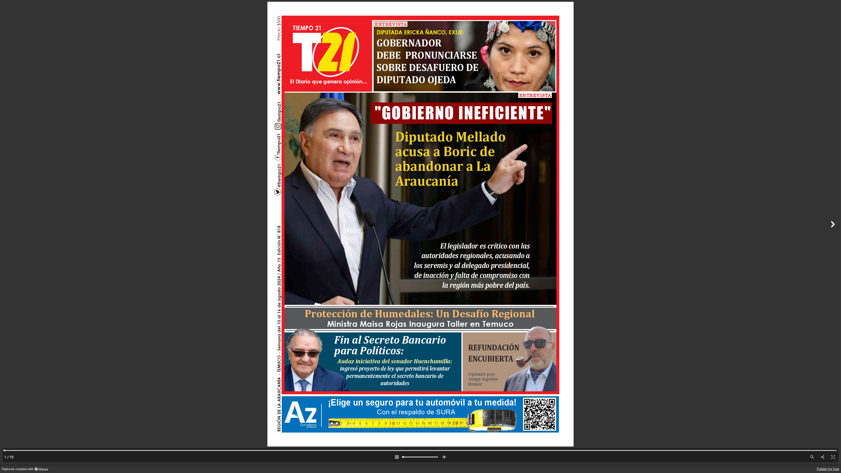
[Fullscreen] (833, 457)
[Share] (822, 457)
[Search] (812, 457)
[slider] (420, 457)
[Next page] (832, 232)
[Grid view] (396, 457)
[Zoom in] (444, 457)
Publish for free (828, 469)
